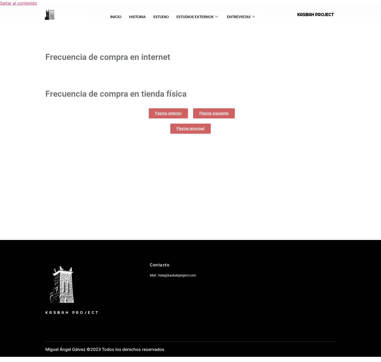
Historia (137, 17)
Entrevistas (239, 17)
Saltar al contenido (18, 3)
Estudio (161, 17)
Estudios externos (195, 17)
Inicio (115, 17)
